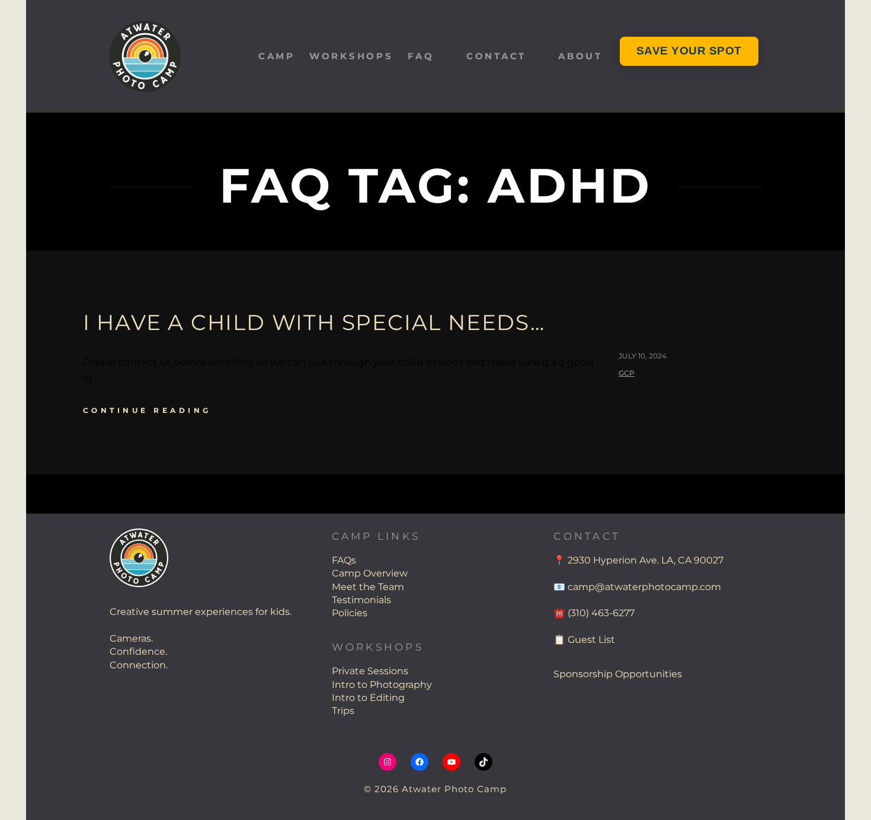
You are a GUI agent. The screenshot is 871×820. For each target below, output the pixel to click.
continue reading (147, 410)
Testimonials (361, 600)
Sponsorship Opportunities (617, 674)
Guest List (591, 639)
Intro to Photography (382, 684)
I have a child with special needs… (314, 322)
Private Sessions (370, 671)
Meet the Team (368, 586)
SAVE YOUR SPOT (689, 50)
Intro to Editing (368, 697)
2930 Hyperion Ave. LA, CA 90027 (645, 560)
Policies (349, 613)
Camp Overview (370, 573)
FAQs (344, 560)
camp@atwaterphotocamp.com (644, 586)
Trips (343, 710)
